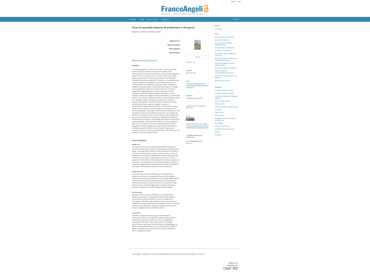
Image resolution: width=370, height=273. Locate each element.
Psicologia (218, 135)
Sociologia (218, 110)
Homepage (132, 19)
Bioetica (217, 132)
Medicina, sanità (220, 104)
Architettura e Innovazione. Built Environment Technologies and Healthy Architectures (197, 85)
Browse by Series (152, 19)
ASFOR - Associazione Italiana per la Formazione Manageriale (226, 59)
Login (239, 1)
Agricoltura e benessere (222, 40)
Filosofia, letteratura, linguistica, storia (226, 107)
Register (233, 1)
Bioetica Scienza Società (222, 80)
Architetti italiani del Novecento (224, 48)
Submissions (165, 19)
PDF (198, 57)
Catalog (141, 19)
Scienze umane (219, 115)
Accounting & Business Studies (224, 37)
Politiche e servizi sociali (222, 126)
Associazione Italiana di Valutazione (226, 68)
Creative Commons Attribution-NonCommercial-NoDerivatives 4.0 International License (197, 125)
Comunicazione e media (222, 101)
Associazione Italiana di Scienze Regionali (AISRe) (224, 64)
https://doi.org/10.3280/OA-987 (146, 60)
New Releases (219, 29)
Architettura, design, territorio (194, 98)
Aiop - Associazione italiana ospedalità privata (223, 44)
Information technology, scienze (224, 129)
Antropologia (219, 123)
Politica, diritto (219, 112)
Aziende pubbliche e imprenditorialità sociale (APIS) (224, 72)
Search (237, 19)
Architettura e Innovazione (223, 51)
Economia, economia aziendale (224, 93)
